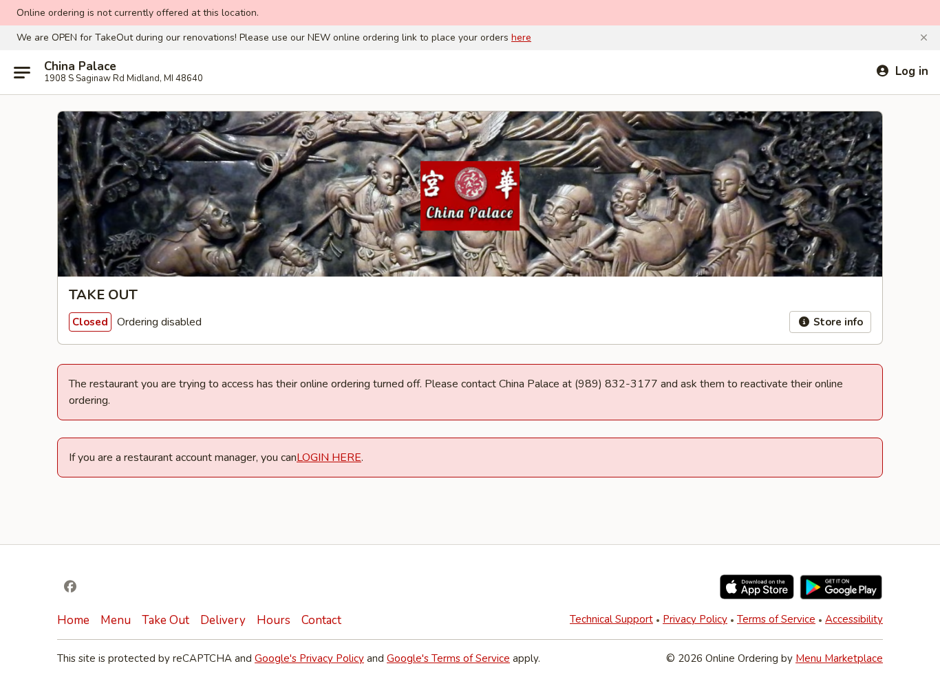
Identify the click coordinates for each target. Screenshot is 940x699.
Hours (273, 620)
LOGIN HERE (329, 457)
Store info (837, 322)
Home (73, 620)
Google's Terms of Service (448, 658)
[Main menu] (22, 72)
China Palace (80, 67)
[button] (924, 37)
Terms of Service (776, 619)
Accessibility (854, 619)
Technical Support (611, 619)
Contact (321, 620)
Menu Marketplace (839, 658)
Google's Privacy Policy (309, 658)
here (521, 37)
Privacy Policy (695, 619)
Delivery (223, 620)
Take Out (165, 620)
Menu (115, 620)
